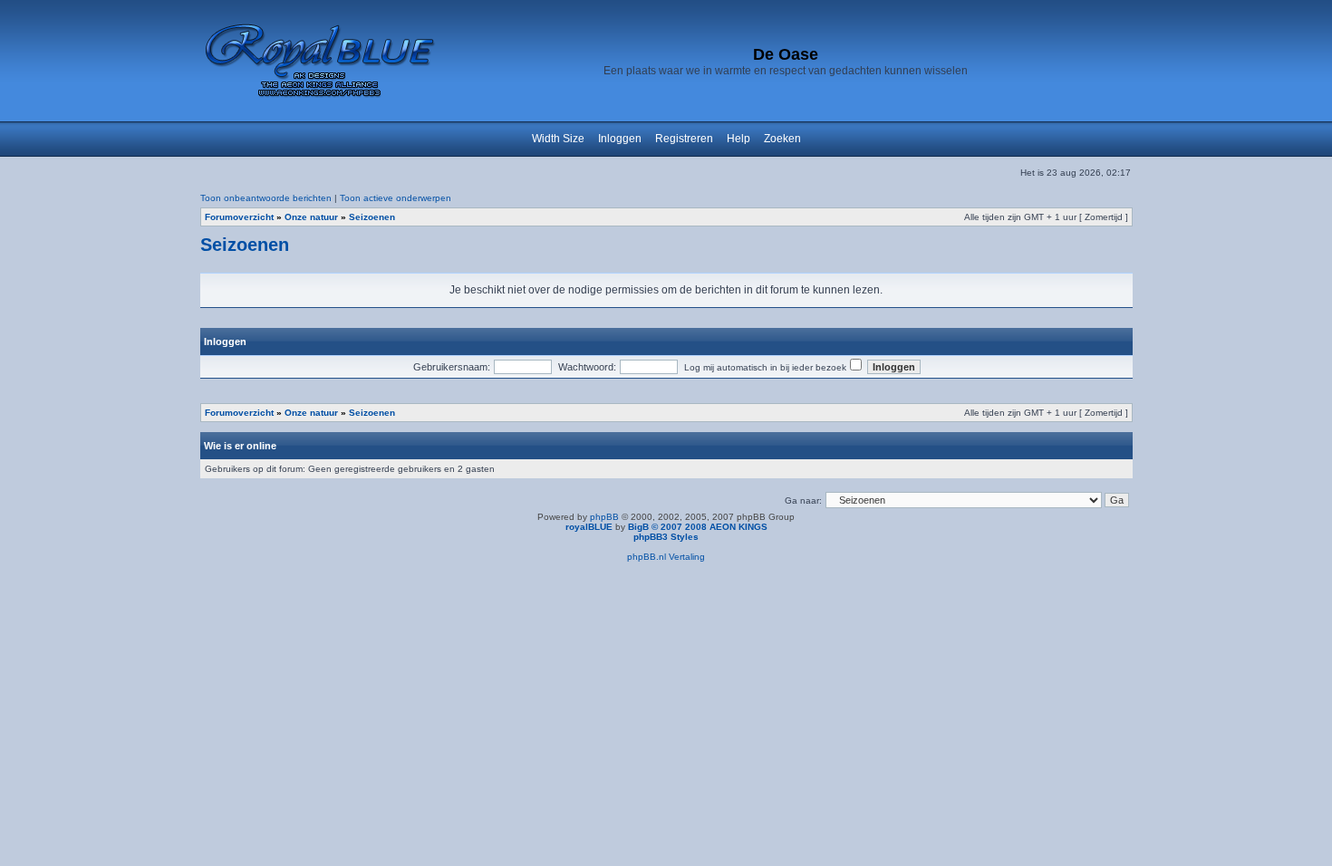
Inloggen (620, 138)
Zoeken (782, 138)
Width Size (558, 138)
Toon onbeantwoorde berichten (266, 198)
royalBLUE (589, 527)
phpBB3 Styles (666, 537)
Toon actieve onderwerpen (395, 198)
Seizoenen (372, 217)
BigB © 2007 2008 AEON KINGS (697, 527)
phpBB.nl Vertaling (666, 557)
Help (738, 138)
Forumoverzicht (239, 217)
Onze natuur (311, 217)
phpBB (604, 517)
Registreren (684, 138)
